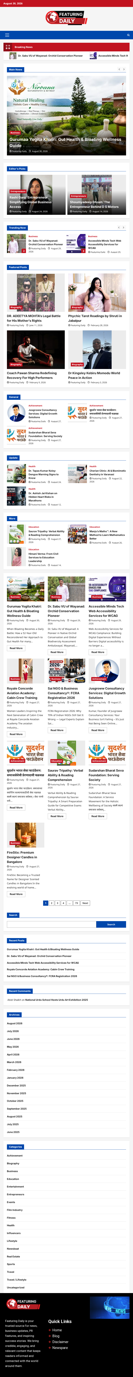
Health (32, 466)
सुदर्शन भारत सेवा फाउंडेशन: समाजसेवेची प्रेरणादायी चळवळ (77, 412)
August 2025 (14, 1116)
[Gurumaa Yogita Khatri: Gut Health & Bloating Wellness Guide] (25, 589)
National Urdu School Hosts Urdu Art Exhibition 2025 (56, 999)
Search (13, 915)
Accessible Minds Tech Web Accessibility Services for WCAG (76, 243)
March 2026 (14, 1062)
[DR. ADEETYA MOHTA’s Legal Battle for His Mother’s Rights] (36, 292)
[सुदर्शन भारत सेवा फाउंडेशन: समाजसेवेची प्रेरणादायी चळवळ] (25, 753)
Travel (10, 1271)
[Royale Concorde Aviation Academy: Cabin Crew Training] (25, 671)
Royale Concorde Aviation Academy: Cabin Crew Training (22, 693)
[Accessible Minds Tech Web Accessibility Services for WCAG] (107, 589)
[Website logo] (23, 1305)
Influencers (14, 1233)
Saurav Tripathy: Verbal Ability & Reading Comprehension (16, 534)
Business (15, 138)
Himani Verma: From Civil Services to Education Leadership (16, 556)
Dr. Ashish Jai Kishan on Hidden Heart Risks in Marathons (16, 496)
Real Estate (13, 1256)
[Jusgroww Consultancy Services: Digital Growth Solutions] (107, 671)
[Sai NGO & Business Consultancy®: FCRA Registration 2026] (66, 671)
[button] (7, 35)
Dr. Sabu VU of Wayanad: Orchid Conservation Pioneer (65, 145)
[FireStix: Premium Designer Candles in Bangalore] (25, 835)
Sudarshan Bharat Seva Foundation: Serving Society (16, 435)
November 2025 (16, 1093)
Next (85, 903)
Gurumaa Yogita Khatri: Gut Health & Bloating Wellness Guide (24, 611)
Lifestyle (12, 1240)
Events (11, 1202)
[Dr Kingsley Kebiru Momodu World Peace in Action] (97, 349)
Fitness (11, 1217)
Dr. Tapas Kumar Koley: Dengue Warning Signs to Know (16, 473)
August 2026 (14, 1023)
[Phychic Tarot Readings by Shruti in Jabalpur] (97, 292)
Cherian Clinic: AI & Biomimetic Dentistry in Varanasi (77, 473)
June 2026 (13, 1038)
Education (34, 526)
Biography (16, 307)
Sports (11, 1264)
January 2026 (15, 1077)
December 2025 (16, 1085)
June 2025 (13, 1132)
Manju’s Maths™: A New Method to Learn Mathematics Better (77, 534)
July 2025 (13, 1124)
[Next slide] (124, 69)
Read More (17, 647)
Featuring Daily (19, 151)
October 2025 (15, 1100)
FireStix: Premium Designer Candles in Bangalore (22, 857)
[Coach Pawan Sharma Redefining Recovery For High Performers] (36, 349)
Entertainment (15, 1186)
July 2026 (13, 1031)
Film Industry (15, 1209)
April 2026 (13, 1054)
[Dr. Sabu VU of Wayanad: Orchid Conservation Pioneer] (66, 115)
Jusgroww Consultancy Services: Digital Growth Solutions (16, 412)
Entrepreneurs (18, 191)
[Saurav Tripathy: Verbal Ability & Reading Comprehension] (66, 753)
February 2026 (15, 1069)
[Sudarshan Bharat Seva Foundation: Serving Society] (107, 753)
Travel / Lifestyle (16, 1279)
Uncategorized (15, 1287)
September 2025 (17, 1108)
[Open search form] (128, 35)
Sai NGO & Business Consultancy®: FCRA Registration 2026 (63, 693)
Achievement (35, 405)
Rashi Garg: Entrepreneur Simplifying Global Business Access (31, 202)
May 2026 (13, 1046)
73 (76, 903)
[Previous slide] (119, 69)
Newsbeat (13, 1248)
